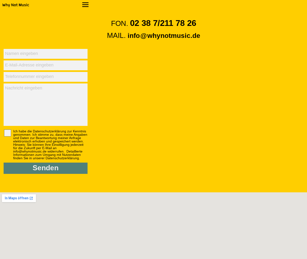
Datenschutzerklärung (62, 158)
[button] (45, 5)
